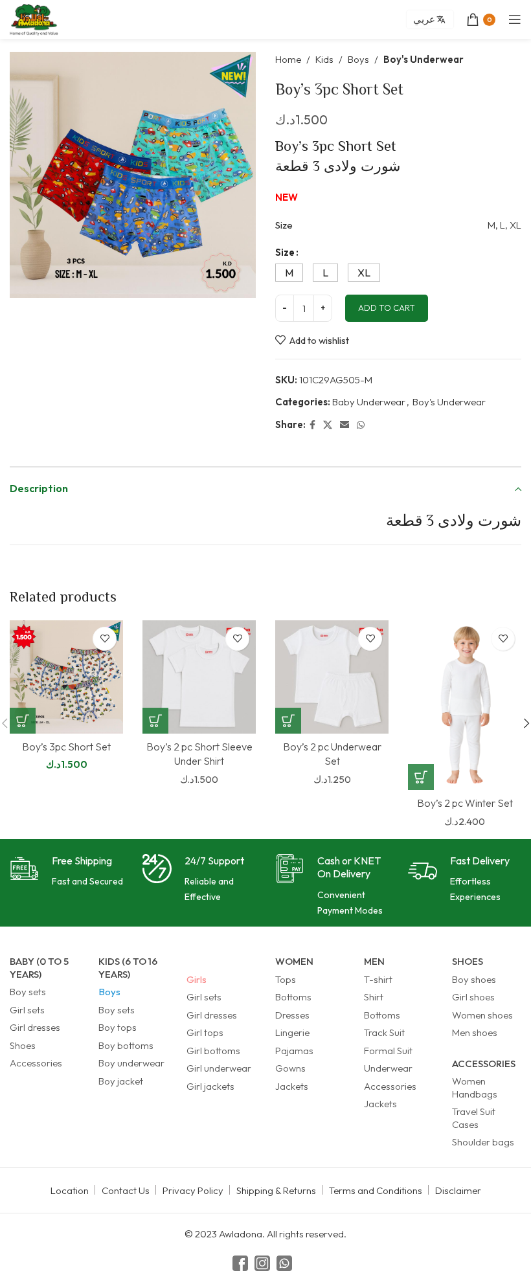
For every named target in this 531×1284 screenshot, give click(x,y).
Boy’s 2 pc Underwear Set (332, 753)
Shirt (373, 997)
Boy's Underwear (423, 59)
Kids (324, 59)
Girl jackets (210, 1086)
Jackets (291, 1086)
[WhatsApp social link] (360, 425)
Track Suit (384, 1032)
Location (70, 1190)
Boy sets (28, 992)
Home (288, 59)
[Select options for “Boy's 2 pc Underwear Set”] (288, 721)
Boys (358, 59)
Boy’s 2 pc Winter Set (465, 802)
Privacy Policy (193, 1190)
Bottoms (293, 997)
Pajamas (294, 1050)
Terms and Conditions (375, 1190)
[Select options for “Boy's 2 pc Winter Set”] (421, 777)
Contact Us (126, 1190)
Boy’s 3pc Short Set (66, 746)
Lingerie (292, 1032)
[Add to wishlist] (104, 638)
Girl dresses (35, 1027)
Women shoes (482, 1015)
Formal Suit (388, 1050)
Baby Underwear (368, 402)
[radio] (289, 273)
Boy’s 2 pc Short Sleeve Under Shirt (199, 753)
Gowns (290, 1068)
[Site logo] (34, 18)
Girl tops (204, 1032)
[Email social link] (344, 425)
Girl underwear (218, 1068)
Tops (285, 979)
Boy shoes (474, 979)
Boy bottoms (125, 1045)
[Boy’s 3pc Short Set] (66, 677)
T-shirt (378, 979)
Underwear (388, 1068)
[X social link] (327, 425)
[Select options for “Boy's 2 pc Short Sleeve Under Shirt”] (155, 721)
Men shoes (474, 1032)
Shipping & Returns (276, 1190)
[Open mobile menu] (515, 19)
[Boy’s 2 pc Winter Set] (464, 705)
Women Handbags (474, 1087)
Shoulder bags (483, 1142)
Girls (196, 979)
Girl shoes (473, 997)
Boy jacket (120, 1081)
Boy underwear (131, 1063)
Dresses (292, 1015)
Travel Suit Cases (473, 1118)
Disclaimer (458, 1190)
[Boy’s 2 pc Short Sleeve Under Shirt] (199, 677)
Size (285, 252)
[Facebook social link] (312, 425)
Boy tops (117, 1027)
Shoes (23, 1045)
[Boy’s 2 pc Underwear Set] (332, 677)
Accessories (36, 1063)
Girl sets (27, 1010)
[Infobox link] (66, 872)
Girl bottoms (213, 1050)
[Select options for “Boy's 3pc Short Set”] (23, 721)
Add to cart (386, 307)
